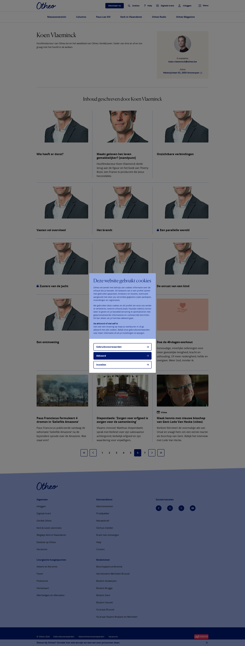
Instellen (101, 364)
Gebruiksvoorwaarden (109, 346)
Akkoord (101, 355)
